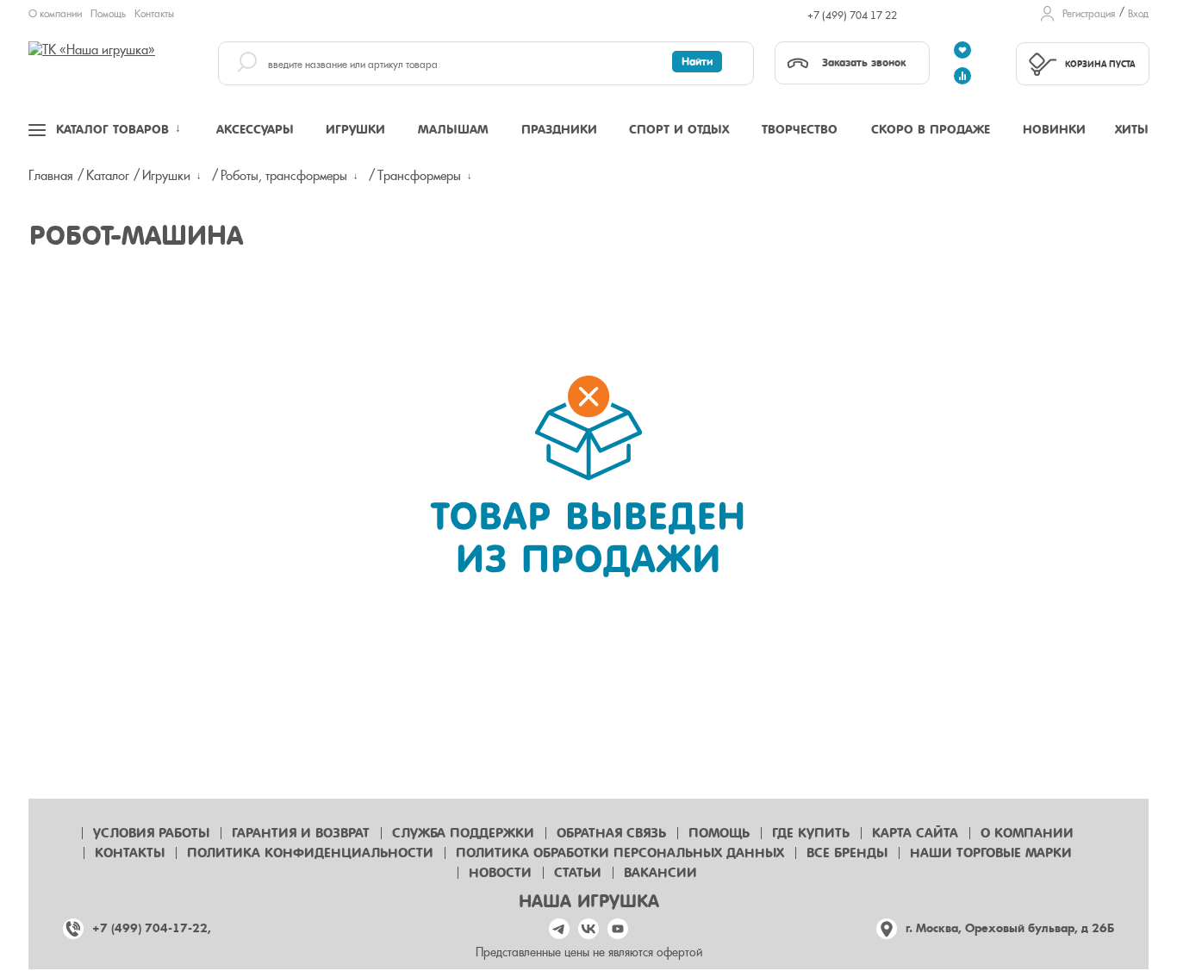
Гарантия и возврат (301, 833)
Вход (1138, 14)
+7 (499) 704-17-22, (151, 928)
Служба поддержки (463, 833)
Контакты (154, 14)
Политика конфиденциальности (310, 853)
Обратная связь (611, 833)
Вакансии (660, 873)
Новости (500, 873)
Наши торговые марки (991, 853)
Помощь (108, 14)
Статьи (577, 873)
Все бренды (846, 853)
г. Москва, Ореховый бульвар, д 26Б (1010, 928)
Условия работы (151, 833)
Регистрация (1088, 14)
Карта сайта (915, 833)
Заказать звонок (864, 62)
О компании (55, 14)
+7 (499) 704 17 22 (852, 15)
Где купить (811, 833)
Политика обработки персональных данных (620, 853)
